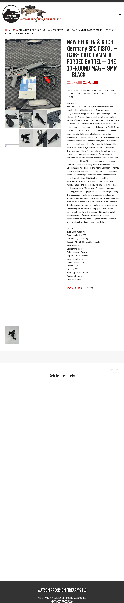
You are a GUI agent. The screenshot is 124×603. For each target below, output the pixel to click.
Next (114, 30)
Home (8, 30)
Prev (109, 30)
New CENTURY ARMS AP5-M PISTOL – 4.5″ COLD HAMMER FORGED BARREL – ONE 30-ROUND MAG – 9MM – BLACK (76, 570)
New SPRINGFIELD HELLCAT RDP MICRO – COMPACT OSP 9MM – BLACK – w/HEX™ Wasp (47, 570)
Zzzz (15, 30)
